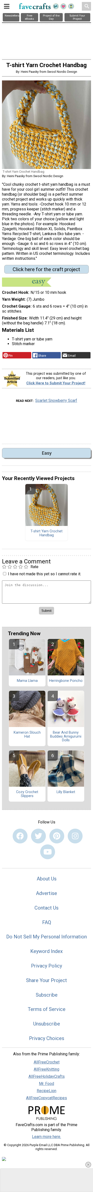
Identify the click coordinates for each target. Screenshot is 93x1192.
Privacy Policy (46, 966)
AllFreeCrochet (47, 1062)
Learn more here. (46, 1136)
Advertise (46, 893)
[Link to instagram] (75, 836)
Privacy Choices (46, 1038)
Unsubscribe (46, 1024)
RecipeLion (46, 1090)
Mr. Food (46, 1083)
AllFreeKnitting (46, 1069)
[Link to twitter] (38, 836)
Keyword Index (46, 951)
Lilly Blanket (66, 792)
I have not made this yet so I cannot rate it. (44, 574)
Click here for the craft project (46, 269)
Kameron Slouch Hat (27, 735)
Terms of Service (46, 1009)
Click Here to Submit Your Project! (55, 383)
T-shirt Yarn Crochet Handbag (46, 533)
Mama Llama (27, 681)
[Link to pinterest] (56, 836)
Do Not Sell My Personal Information (46, 937)
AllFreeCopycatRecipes (46, 1098)
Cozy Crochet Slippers (27, 794)
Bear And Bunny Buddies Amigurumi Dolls (65, 737)
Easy (47, 453)
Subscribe (47, 995)
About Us (47, 879)
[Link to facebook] (20, 836)
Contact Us (46, 908)
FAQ (46, 922)
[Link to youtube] (47, 851)
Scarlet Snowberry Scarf (56, 400)
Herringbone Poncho (66, 681)
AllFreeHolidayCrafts (47, 1076)
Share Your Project (46, 980)
